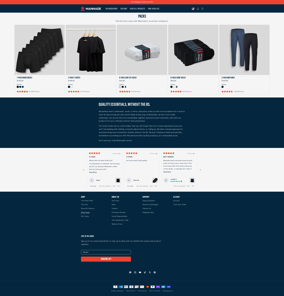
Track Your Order (179, 204)
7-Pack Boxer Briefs (24, 78)
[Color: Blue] (23, 87)
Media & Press (117, 224)
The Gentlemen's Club (120, 220)
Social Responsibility (119, 216)
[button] (202, 8)
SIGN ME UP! (106, 259)
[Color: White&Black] (125, 87)
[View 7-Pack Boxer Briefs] (155, 180)
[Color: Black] (18, 87)
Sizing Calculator (148, 201)
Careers (115, 208)
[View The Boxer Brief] (118, 180)
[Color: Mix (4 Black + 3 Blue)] (20, 87)
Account (176, 201)
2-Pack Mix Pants (228, 78)
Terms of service (154, 291)
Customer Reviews (119, 212)
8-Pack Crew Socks (178, 78)
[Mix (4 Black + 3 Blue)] (223, 87)
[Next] (200, 169)
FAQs (113, 204)
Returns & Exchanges (150, 204)
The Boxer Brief (87, 201)
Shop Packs (85, 212)
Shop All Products (88, 208)
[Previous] (83, 169)
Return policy (131, 291)
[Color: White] (71, 87)
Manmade (120, 291)
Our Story (115, 201)
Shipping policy (168, 291)
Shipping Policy (148, 212)
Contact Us (146, 208)
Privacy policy (142, 291)
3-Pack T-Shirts (74, 78)
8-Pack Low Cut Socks (128, 78)
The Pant (84, 204)
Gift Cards (85, 216)
